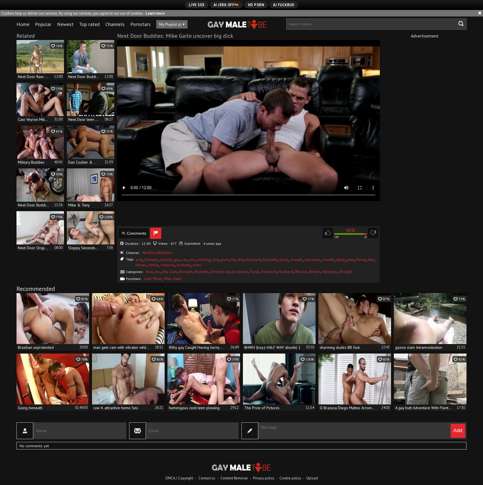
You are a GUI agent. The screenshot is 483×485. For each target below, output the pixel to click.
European (240, 271)
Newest (65, 24)
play (350, 259)
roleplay (167, 264)
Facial (254, 271)
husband (184, 264)
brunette (270, 259)
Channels (115, 24)
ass (192, 259)
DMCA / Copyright (179, 478)
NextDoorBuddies (157, 252)
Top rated (89, 24)
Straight (345, 271)
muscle (166, 259)
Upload (312, 478)
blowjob (151, 259)
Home (22, 24)
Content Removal (234, 478)
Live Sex (197, 5)
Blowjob (186, 271)
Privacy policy (263, 478)
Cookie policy (290, 478)
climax (141, 264)
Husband (286, 271)
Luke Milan (153, 278)
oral (215, 259)
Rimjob (314, 271)
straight (296, 259)
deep (340, 259)
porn (225, 259)
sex (185, 259)
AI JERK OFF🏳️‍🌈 (226, 5)
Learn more (155, 13)
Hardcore (269, 271)
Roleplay (329, 271)
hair (371, 259)
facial (283, 259)
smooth (328, 259)
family (153, 264)
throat (361, 259)
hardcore (253, 259)
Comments (136, 233)
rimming (203, 259)
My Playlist (170, 24)
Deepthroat (220, 271)
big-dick (237, 259)
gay (177, 259)
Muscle (301, 271)
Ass (158, 271)
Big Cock (170, 271)
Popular (43, 24)
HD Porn (256, 5)
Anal (149, 271)
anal (139, 259)
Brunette (202, 271)
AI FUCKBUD (283, 5)
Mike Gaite (172, 278)
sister (197, 264)
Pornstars (140, 24)
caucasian (312, 259)
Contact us (206, 478)
